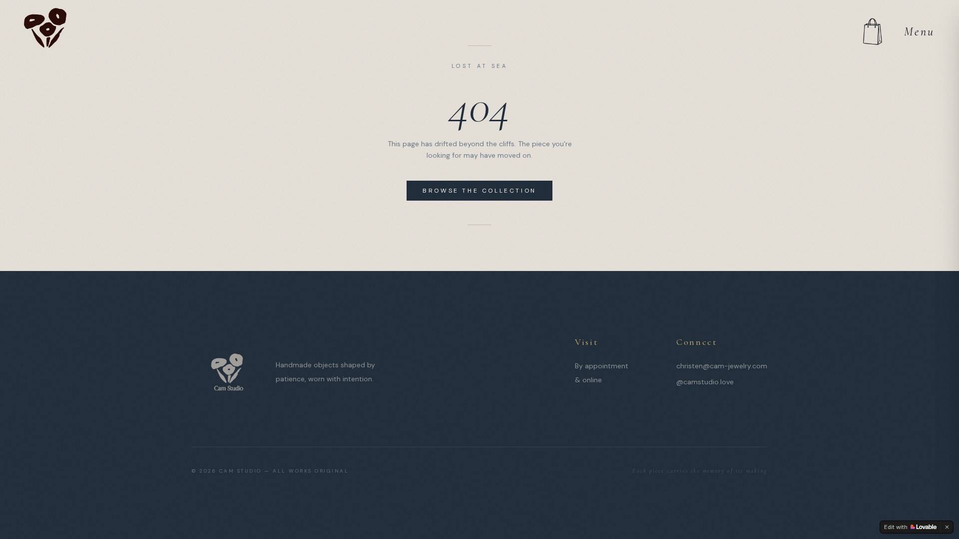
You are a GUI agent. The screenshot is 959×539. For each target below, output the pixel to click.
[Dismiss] (947, 527)
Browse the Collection (479, 191)
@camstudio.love (705, 381)
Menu (919, 31)
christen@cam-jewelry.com (721, 365)
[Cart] (872, 32)
